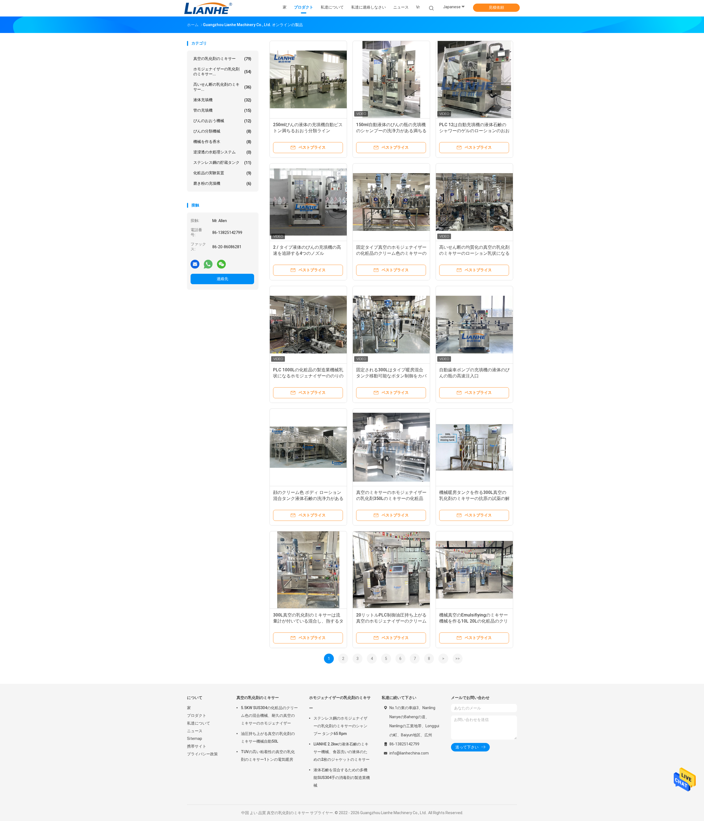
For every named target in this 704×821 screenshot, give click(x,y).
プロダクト (196, 715)
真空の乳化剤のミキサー (222, 58)
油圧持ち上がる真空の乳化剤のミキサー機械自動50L (268, 737)
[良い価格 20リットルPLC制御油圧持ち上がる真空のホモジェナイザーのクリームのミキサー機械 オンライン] (391, 569)
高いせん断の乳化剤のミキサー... (222, 87)
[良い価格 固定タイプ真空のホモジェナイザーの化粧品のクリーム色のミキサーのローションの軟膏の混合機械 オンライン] (391, 202)
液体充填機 (222, 100)
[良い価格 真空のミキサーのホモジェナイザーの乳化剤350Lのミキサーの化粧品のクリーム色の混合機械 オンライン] (391, 447)
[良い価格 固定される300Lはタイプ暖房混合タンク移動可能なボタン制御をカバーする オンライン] (391, 324)
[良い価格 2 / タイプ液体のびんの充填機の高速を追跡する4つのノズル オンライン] (308, 202)
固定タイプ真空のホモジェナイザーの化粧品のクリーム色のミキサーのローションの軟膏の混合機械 (391, 253)
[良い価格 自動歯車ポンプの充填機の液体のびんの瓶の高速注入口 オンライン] (474, 324)
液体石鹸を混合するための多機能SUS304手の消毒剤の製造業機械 (342, 777)
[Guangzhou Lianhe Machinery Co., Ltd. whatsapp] (208, 263)
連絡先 (222, 279)
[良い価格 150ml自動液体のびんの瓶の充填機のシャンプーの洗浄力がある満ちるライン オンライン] (391, 79)
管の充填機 (222, 110)
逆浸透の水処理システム (222, 152)
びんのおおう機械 (222, 120)
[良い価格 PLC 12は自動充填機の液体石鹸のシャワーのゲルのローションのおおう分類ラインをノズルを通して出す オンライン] (474, 79)
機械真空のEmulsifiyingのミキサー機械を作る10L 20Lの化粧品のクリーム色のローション (473, 621)
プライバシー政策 (202, 754)
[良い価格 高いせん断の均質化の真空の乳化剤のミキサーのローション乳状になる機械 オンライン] (474, 202)
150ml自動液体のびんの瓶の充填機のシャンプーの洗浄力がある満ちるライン (391, 130)
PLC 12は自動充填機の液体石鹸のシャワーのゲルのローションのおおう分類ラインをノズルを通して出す (474, 130)
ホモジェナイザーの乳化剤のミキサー (340, 702)
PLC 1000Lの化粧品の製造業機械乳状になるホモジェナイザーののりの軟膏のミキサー (308, 376)
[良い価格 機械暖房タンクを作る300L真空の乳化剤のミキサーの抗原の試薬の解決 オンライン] (474, 447)
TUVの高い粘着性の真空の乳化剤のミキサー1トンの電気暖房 (268, 756)
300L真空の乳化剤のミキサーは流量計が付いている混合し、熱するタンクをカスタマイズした (308, 621)
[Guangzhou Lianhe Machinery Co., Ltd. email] (195, 263)
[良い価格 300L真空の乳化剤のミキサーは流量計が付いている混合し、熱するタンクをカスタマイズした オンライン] (308, 569)
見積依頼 (496, 7)
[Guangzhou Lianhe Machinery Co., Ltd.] (208, 8)
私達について (198, 723)
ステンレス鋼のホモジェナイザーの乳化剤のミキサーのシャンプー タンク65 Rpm (340, 726)
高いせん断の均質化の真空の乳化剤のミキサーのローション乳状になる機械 (474, 253)
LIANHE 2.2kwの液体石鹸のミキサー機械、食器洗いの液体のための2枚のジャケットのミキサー (342, 752)
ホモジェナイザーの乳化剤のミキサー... (222, 71)
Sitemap (194, 738)
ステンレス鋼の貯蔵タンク (222, 162)
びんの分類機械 (222, 131)
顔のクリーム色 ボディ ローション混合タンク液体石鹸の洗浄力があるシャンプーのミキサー (308, 498)
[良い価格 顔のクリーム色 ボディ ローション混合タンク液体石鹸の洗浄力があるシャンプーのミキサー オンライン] (308, 447)
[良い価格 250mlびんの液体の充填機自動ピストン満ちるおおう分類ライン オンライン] (308, 79)
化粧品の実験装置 (222, 173)
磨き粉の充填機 (222, 183)
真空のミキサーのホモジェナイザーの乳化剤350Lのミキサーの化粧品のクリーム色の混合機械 (391, 498)
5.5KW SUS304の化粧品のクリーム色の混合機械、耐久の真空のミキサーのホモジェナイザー (269, 715)
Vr (418, 7)
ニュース (194, 731)
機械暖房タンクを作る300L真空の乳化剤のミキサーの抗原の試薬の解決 (474, 498)
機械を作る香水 (222, 141)
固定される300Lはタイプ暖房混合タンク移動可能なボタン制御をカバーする (391, 376)
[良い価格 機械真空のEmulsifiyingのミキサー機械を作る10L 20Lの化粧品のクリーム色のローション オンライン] (474, 569)
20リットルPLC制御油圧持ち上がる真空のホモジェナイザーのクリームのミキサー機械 (391, 621)
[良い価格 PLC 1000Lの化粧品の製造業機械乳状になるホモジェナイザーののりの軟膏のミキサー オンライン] (308, 324)
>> (457, 658)
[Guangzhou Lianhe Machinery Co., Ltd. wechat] (221, 263)
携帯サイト (196, 746)
